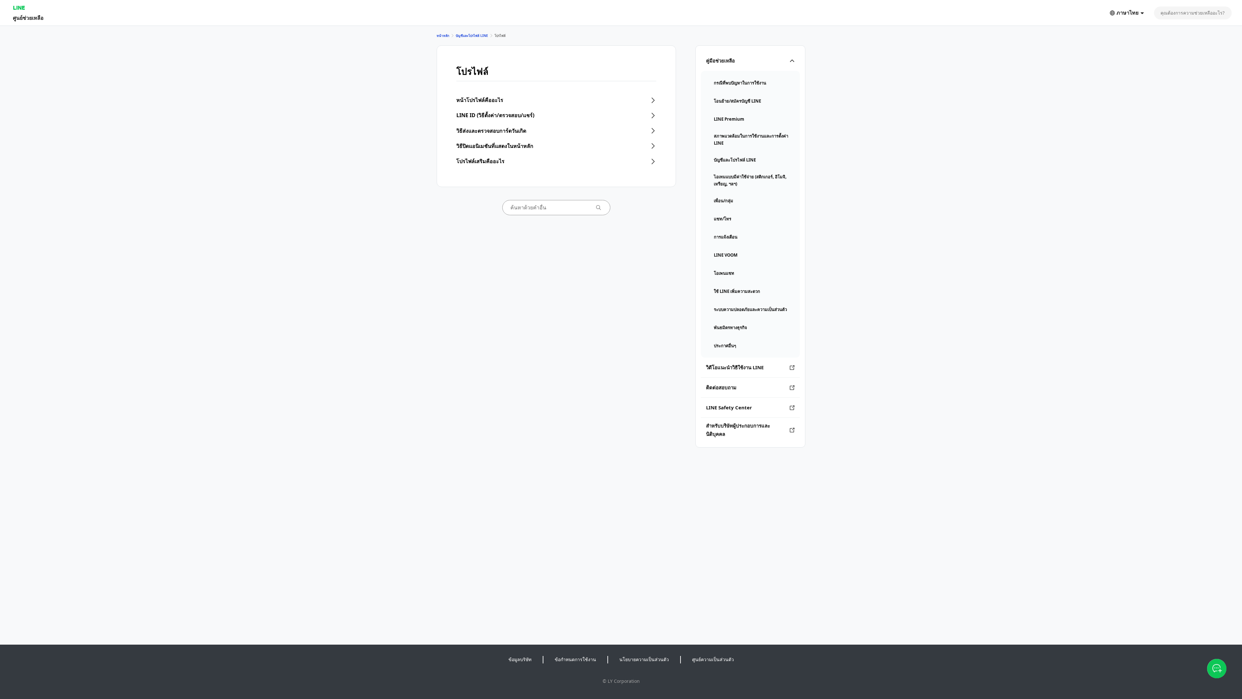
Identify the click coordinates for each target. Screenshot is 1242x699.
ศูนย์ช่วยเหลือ (28, 17)
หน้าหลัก (443, 35)
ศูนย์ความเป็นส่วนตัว (713, 659)
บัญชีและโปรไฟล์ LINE (472, 35)
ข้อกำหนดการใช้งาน (575, 659)
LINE (19, 7)
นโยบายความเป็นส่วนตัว (644, 659)
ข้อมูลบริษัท (519, 659)
